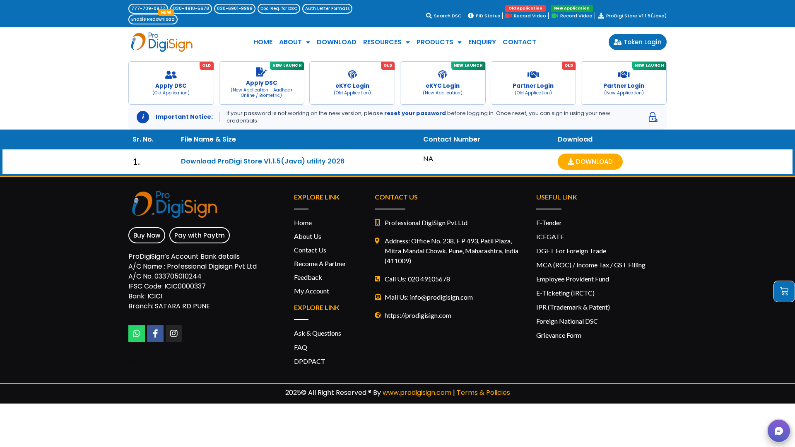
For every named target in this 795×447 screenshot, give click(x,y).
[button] (779, 431)
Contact (519, 42)
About (290, 42)
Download (337, 42)
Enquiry (482, 42)
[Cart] (784, 291)
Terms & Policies (483, 392)
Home (262, 42)
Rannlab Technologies (158, 362)
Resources (382, 42)
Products (435, 42)
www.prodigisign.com (417, 392)
